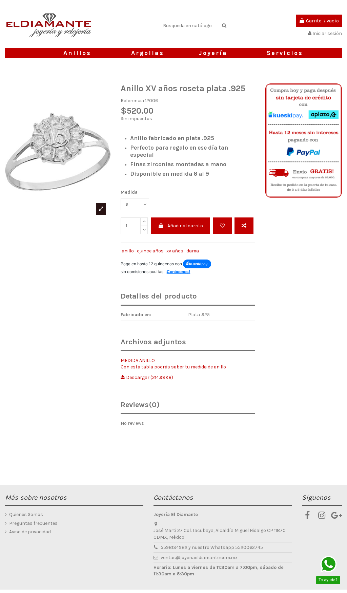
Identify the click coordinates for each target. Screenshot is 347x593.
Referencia (132, 100)
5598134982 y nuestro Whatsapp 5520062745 (212, 547)
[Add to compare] (243, 225)
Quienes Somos (26, 514)
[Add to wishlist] (222, 225)
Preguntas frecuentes (33, 523)
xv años (174, 251)
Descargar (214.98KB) (149, 377)
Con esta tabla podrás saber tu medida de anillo (173, 367)
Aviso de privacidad (30, 532)
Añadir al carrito (185, 226)
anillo (128, 251)
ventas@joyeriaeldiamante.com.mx (199, 557)
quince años (150, 251)
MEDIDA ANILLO (138, 360)
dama (192, 251)
